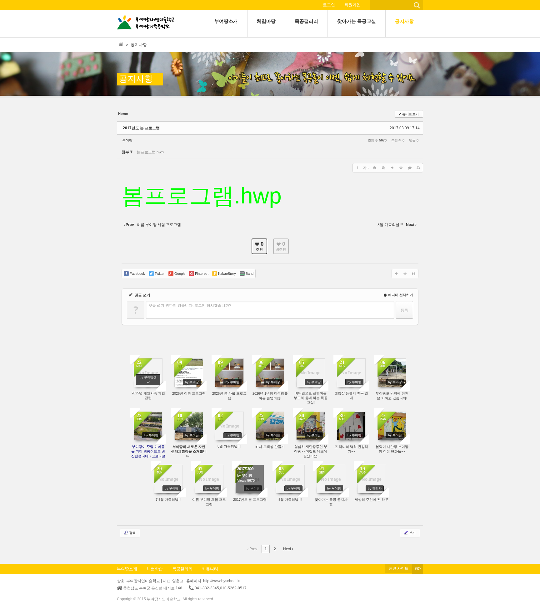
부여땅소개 (127, 569)
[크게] (374, 167)
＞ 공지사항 (136, 44)
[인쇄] (418, 167)
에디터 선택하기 (400, 295)
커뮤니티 (210, 569)
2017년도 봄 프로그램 (141, 128)
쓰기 (411, 533)
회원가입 (352, 5)
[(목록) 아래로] (401, 167)
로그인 (329, 5)
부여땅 (127, 140)
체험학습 (155, 569)
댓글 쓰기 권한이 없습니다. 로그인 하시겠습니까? (189, 305)
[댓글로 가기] (409, 167)
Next (287, 549)
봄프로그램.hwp (150, 152)
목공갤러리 (182, 569)
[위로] (392, 167)
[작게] (383, 167)
